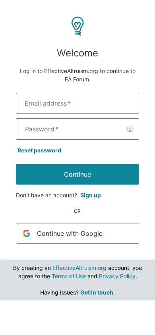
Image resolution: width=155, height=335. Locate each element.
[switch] (130, 129)
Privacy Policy (117, 276)
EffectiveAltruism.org (79, 267)
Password (41, 129)
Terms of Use (69, 276)
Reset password (39, 150)
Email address (48, 103)
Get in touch (96, 292)
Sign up (90, 195)
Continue (77, 174)
